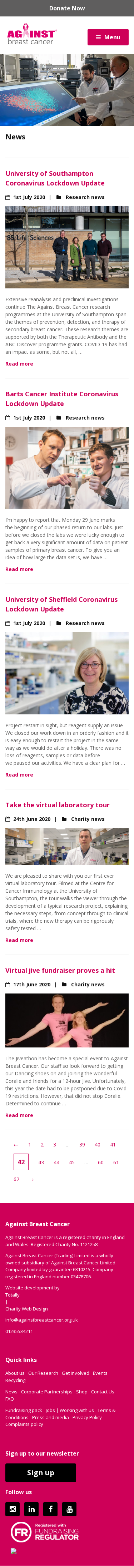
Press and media (50, 1417)
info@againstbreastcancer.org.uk (41, 1320)
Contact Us (102, 1391)
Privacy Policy (87, 1417)
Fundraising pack (23, 1410)
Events (100, 1373)
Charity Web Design (26, 1308)
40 (97, 1144)
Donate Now (67, 8)
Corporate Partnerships (47, 1391)
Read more (19, 363)
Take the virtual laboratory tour (57, 805)
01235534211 (19, 1331)
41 (113, 1144)
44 (56, 1162)
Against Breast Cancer (32, 33)
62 (16, 1179)
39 (82, 1144)
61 (116, 1162)
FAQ (9, 1399)
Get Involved (75, 1373)
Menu (112, 37)
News (11, 1391)
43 (41, 1162)
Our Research (43, 1373)
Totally (12, 1295)
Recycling (15, 1380)
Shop (82, 1391)
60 (101, 1162)
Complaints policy (24, 1424)
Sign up (40, 1472)
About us (15, 1373)
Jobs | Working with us (70, 1410)
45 (72, 1162)
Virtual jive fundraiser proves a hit (60, 970)
